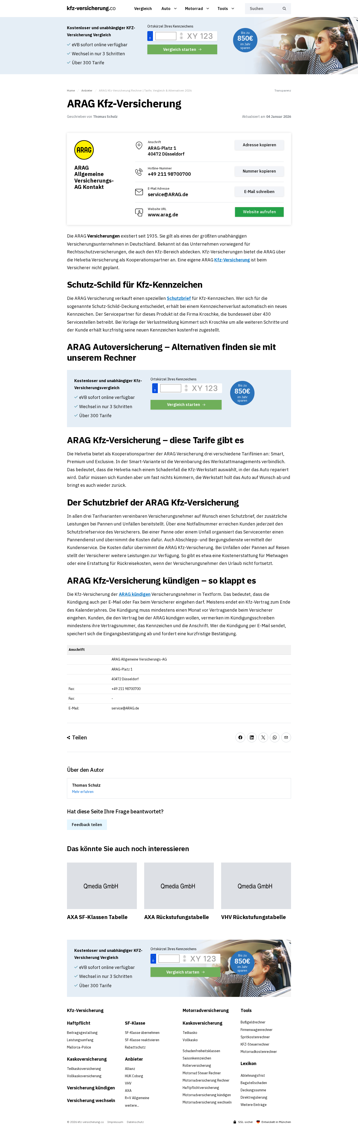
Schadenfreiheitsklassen (201, 1051)
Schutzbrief (179, 298)
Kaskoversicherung (87, 1059)
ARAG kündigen (135, 594)
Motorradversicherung (206, 1010)
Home (71, 90)
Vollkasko (190, 1040)
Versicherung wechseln (91, 1100)
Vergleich (143, 8)
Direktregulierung (254, 1097)
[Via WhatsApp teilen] (275, 737)
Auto (165, 8)
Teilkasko (190, 1032)
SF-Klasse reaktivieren (142, 1040)
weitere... (132, 1105)
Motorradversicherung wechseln (207, 1102)
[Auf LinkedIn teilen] (252, 737)
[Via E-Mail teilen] (286, 737)
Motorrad (194, 8)
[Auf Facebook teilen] (240, 737)
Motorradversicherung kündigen (207, 1095)
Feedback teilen (87, 824)
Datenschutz (135, 1122)
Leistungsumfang (80, 1040)
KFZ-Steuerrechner (255, 1044)
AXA (128, 1090)
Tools (222, 8)
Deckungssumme (253, 1090)
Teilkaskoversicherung (84, 1069)
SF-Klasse (135, 1023)
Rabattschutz (135, 1047)
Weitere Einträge (254, 1105)
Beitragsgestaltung (82, 1032)
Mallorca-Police (79, 1047)
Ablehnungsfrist (253, 1075)
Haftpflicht (78, 1023)
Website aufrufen (259, 211)
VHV (128, 1083)
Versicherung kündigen (91, 1088)
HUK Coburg (134, 1076)
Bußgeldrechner (253, 1022)
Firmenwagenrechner (257, 1030)
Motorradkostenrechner (259, 1051)
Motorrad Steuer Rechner (202, 1073)
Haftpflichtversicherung (201, 1087)
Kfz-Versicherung (232, 260)
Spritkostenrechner (255, 1037)
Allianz (130, 1069)
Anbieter (86, 90)
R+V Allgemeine (137, 1098)
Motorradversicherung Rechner (206, 1080)
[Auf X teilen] (263, 737)
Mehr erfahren (83, 792)
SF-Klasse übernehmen (142, 1032)
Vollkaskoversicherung (84, 1076)
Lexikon (248, 1063)
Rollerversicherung (197, 1065)
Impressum (115, 1122)
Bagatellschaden (254, 1083)
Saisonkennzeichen (197, 1058)
